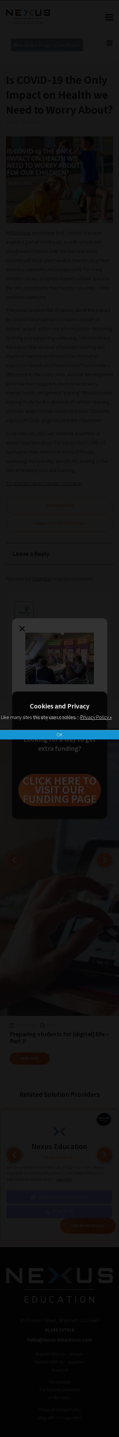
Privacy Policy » (96, 717)
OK (59, 734)
